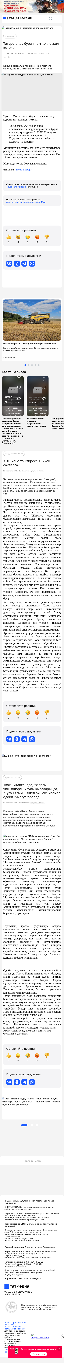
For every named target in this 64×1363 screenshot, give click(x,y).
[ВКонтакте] (9, 264)
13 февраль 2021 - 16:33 (13, 803)
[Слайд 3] (32, 365)
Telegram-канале (16, 186)
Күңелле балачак (12, 777)
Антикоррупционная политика (15, 1323)
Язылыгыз (39, 1354)
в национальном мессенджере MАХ (26, 200)
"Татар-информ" (24, 169)
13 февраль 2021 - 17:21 (13, 471)
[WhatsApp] (32, 264)
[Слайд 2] (28, 365)
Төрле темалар (32, 1160)
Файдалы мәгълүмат (14, 453)
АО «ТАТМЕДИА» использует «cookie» (15, 1327)
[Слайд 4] (35, 365)
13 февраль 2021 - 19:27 (13, 53)
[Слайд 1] (25, 365)
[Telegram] (24, 264)
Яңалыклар (10, 36)
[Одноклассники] (17, 264)
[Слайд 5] (39, 365)
